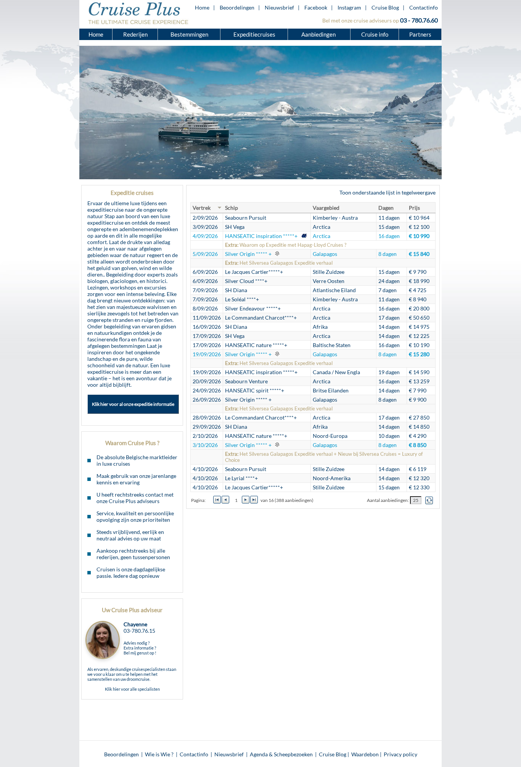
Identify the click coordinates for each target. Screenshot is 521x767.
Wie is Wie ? (159, 754)
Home (202, 7)
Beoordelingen (237, 7)
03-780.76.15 (139, 630)
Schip (231, 207)
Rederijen (135, 34)
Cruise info (374, 34)
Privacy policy (400, 754)
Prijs (414, 207)
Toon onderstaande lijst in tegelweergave (387, 192)
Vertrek (202, 207)
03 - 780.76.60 (419, 20)
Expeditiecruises (254, 34)
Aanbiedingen (319, 34)
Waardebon (365, 754)
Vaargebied (326, 207)
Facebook (315, 7)
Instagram (349, 7)
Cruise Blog (385, 7)
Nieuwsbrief (279, 7)
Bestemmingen (189, 34)
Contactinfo (423, 7)
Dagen (386, 207)
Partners (420, 34)
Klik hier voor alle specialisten (132, 689)
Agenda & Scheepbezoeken (281, 754)
